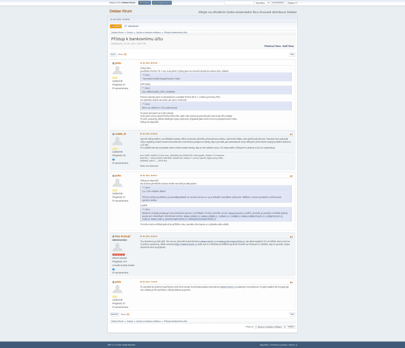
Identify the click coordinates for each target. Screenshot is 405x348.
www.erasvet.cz (236, 213)
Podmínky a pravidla (278, 345)
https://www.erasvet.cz (185, 244)
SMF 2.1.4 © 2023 (115, 345)
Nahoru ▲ (293, 345)
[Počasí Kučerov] (113, 159)
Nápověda (264, 345)
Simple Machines (128, 345)
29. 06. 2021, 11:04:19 (148, 282)
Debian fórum (120, 11)
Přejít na (249, 326)
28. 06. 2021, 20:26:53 (148, 236)
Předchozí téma (272, 46)
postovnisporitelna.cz (176, 218)
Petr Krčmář (122, 236)
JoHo (118, 63)
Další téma (288, 46)
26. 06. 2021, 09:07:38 (148, 63)
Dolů (113, 54)
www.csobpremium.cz (253, 216)
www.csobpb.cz (209, 216)
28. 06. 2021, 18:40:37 (148, 175)
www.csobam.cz (192, 216)
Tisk (292, 54)
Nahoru (114, 314)
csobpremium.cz (274, 216)
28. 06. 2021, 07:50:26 (148, 134)
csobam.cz (223, 216)
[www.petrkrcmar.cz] (113, 268)
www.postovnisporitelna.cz (202, 218)
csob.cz (146, 218)
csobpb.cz (235, 216)
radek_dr (120, 134)
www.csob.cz (157, 218)
